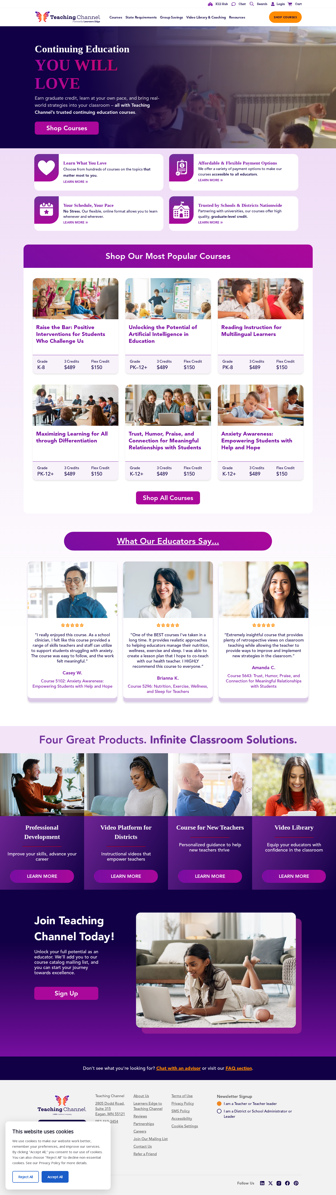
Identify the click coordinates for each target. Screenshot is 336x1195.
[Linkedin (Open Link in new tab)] (262, 1183)
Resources (237, 17)
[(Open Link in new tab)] (279, 1183)
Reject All (28, 1175)
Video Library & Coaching (206, 17)
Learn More (80, 181)
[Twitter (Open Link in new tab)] (270, 1183)
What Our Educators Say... (168, 541)
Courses (115, 17)
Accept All (58, 1175)
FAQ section (239, 1068)
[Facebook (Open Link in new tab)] (287, 1183)
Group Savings (171, 17)
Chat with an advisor (178, 1068)
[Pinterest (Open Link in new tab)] (295, 1183)
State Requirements (141, 17)
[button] (277, 4)
